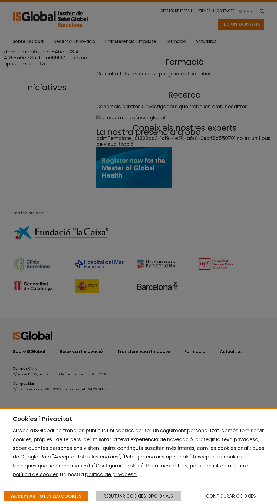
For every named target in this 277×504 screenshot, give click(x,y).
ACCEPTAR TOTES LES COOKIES (46, 496)
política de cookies (35, 474)
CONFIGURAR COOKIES (231, 496)
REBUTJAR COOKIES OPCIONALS (138, 496)
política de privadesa (111, 474)
